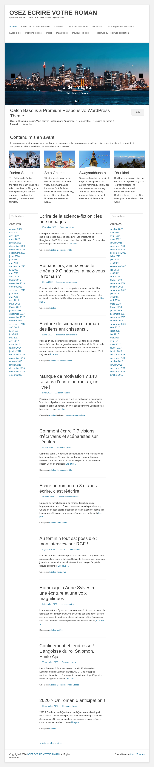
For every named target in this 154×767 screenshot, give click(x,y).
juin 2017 (114, 334)
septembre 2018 (118, 290)
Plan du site (62, 32)
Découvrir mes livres (78, 26)
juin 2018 (114, 293)
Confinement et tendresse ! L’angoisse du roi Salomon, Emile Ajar (66, 651)
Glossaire (97, 26)
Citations (58, 26)
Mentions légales (33, 32)
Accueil (13, 26)
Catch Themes (137, 754)
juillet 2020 (115, 256)
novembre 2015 (117, 371)
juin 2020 (114, 259)
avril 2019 (115, 276)
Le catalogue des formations (120, 26)
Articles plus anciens (50, 743)
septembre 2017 (118, 324)
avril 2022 (115, 236)
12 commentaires (62, 393)
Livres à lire (15, 32)
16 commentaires (69, 706)
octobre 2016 (116, 361)
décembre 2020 (117, 246)
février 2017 (116, 347)
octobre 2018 (116, 286)
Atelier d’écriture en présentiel (35, 26)
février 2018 (116, 307)
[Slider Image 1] (77, 74)
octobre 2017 (116, 320)
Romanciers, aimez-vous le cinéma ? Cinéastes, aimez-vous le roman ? (72, 271)
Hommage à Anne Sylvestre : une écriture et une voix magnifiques (68, 593)
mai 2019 (114, 273)
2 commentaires (67, 227)
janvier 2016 (116, 364)
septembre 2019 (118, 266)
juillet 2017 (115, 331)
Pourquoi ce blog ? (81, 32)
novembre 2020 (117, 249)
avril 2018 (115, 300)
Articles (52, 250)
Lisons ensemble (64, 250)
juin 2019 (114, 270)
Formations (62, 523)
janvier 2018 (116, 310)
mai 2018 (114, 297)
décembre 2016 (117, 354)
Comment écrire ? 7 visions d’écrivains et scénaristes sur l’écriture (68, 436)
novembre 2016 (117, 358)
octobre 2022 (116, 229)
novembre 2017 (117, 317)
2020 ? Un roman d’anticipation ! (72, 700)
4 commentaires (64, 447)
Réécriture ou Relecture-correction (112, 32)
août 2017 (115, 327)
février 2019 (116, 280)
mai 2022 (114, 232)
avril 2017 (115, 341)
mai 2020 (114, 263)
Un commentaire (68, 604)
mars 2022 (115, 239)
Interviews (61, 572)
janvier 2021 (116, 242)
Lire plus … (74, 243)
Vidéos (60, 630)
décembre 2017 (117, 314)
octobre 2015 (116, 375)
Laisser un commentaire (66, 282)
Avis (138, 112)
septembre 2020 (118, 252)
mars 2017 (115, 344)
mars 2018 (115, 303)
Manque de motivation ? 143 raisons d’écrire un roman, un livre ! (68, 382)
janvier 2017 (116, 351)
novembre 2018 (117, 283)
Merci (49, 32)
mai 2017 (114, 337)
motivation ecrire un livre (74, 415)
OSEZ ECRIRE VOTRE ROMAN (53, 12)
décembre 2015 (117, 368)
